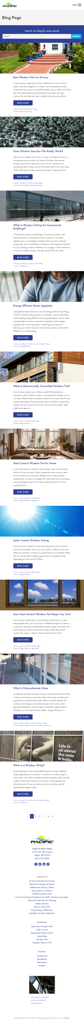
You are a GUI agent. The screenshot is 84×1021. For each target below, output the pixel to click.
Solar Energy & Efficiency (42, 910)
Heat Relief (35, 500)
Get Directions (36, 1003)
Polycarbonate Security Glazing (42, 900)
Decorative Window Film (42, 926)
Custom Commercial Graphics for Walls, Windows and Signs (42, 897)
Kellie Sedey (39, 183)
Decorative (42, 962)
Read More (23, 102)
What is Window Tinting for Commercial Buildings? (37, 226)
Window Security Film (42, 942)
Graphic (42, 965)
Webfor (67, 1018)
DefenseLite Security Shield (42, 887)
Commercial (23, 266)
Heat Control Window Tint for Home (35, 463)
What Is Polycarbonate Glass (30, 688)
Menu (74, 5)
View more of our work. (40, 997)
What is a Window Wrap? (28, 765)
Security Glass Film (42, 906)
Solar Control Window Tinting (31, 540)
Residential (42, 959)
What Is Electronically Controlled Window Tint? (41, 386)
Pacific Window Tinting (29, 109)
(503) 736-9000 (42, 858)
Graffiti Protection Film (42, 893)
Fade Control (42, 929)
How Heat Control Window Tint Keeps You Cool (42, 614)
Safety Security (42, 903)
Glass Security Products (42, 890)
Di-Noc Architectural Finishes (42, 880)
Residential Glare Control (42, 932)
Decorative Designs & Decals (42, 884)
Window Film (42, 939)
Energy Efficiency (25, 346)
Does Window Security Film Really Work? (38, 151)
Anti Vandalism (24, 185)
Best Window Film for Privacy (30, 77)
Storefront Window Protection (42, 913)
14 (48, 816)
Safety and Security (26, 111)
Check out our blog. (38, 1000)
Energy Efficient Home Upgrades (33, 305)
